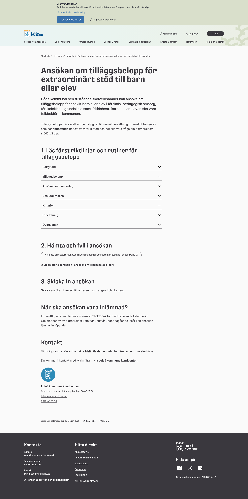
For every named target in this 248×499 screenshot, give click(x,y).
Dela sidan (91, 421)
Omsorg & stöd (87, 42)
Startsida (45, 56)
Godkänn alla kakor (70, 19)
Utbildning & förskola (35, 42)
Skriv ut (106, 421)
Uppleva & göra (62, 42)
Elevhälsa (82, 56)
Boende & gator (112, 42)
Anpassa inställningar (104, 19)
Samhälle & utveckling (140, 42)
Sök (217, 33)
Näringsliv (191, 42)
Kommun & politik (215, 42)
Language (193, 33)
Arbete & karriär (168, 42)
